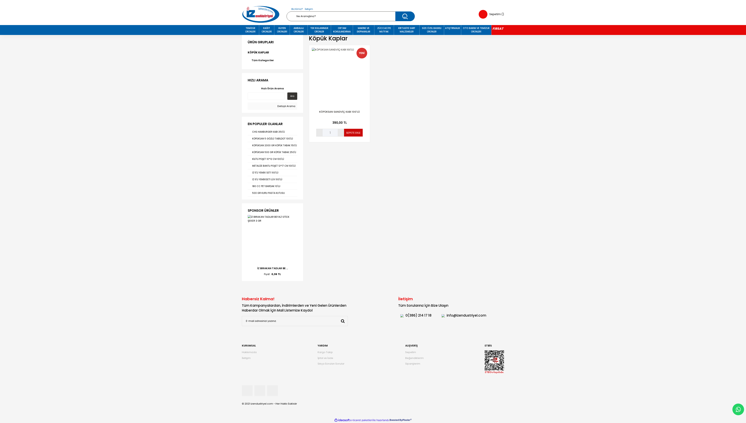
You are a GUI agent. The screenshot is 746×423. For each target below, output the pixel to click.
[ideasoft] (342, 420)
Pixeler (406, 420)
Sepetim (410, 352)
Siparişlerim (412, 364)
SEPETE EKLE (353, 133)
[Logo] (261, 14)
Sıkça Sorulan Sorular (331, 364)
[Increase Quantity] (341, 132)
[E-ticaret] (361, 420)
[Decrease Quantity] (319, 132)
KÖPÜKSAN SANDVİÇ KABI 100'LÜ (339, 112)
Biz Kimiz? (297, 9)
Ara (292, 96)
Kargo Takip (325, 352)
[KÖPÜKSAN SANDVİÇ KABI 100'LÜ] (339, 75)
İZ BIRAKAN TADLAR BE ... (272, 268)
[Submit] (343, 321)
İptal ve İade (325, 358)
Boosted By (396, 420)
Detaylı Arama (286, 106)
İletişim (309, 9)
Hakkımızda (249, 352)
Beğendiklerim (414, 358)
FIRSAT (497, 28)
